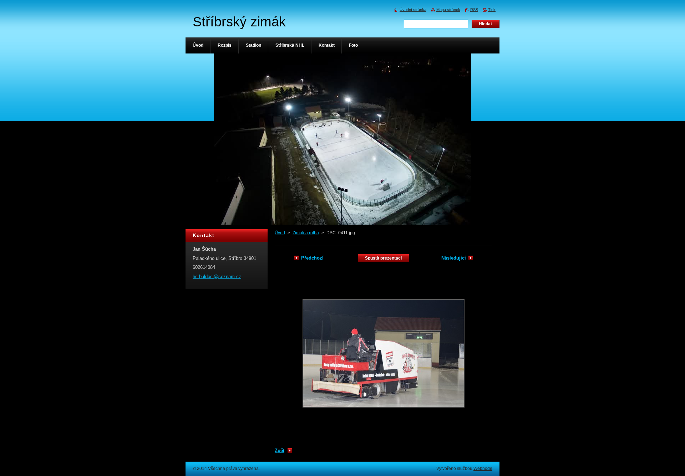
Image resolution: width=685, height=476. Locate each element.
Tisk (492, 9)
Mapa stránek (448, 9)
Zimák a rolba (306, 233)
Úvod (280, 233)
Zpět (279, 450)
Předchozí (312, 258)
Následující (453, 258)
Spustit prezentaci (383, 258)
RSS (474, 9)
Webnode (482, 468)
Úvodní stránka (413, 9)
